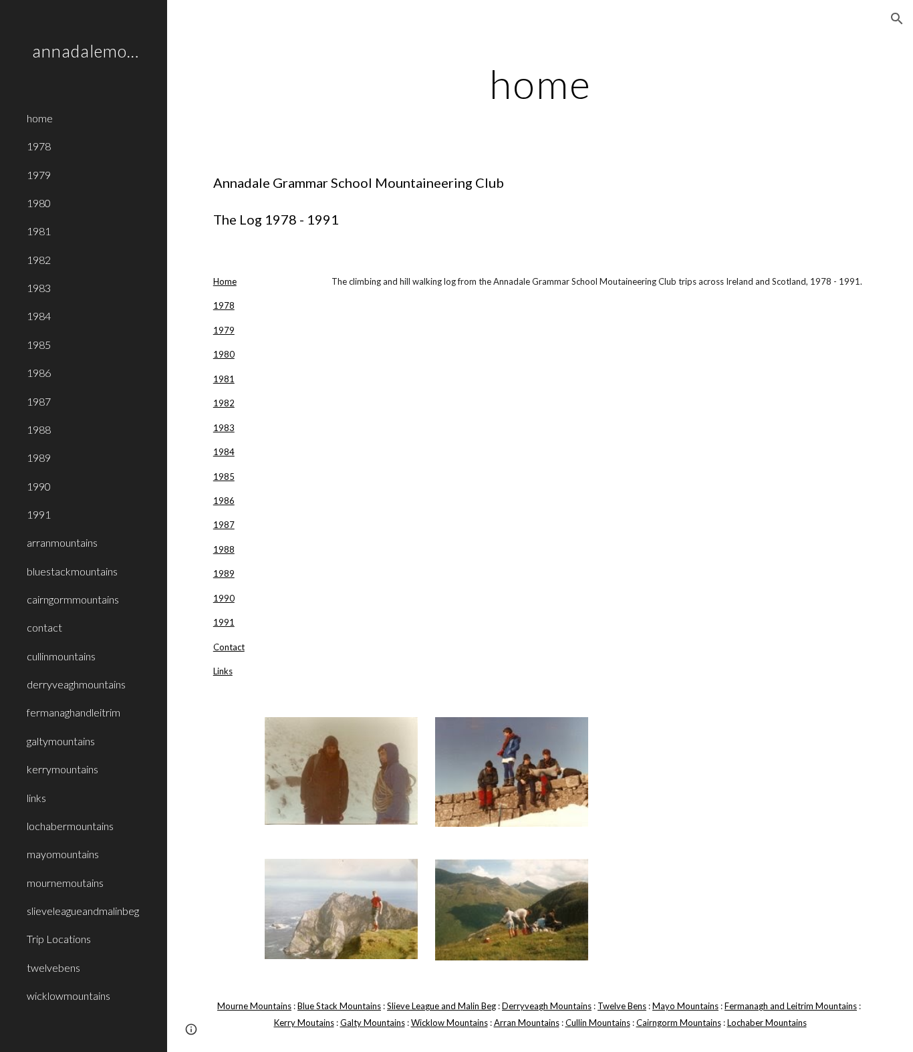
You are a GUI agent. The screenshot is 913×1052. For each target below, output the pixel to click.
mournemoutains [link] (65, 882)
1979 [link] (39, 174)
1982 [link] (39, 259)
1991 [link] (39, 514)
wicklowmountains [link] (68, 995)
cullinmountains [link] (61, 656)
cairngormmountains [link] (73, 599)
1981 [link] (39, 231)
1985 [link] (39, 344)
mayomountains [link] (63, 853)
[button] (897, 19)
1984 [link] (39, 315)
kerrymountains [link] (62, 769)
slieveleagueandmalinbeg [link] (83, 910)
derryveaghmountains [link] (76, 684)
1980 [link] (39, 202)
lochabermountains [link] (70, 825)
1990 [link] (39, 486)
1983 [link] (39, 287)
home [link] (40, 118)
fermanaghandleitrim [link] (73, 712)
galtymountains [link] (61, 741)
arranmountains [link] (62, 542)
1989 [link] (39, 457)
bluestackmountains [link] (72, 571)
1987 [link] (39, 401)
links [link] (36, 797)
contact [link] (44, 627)
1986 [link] (39, 372)
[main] (540, 83)
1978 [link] (39, 146)
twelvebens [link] (53, 967)
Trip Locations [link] (59, 938)
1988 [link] (39, 429)
